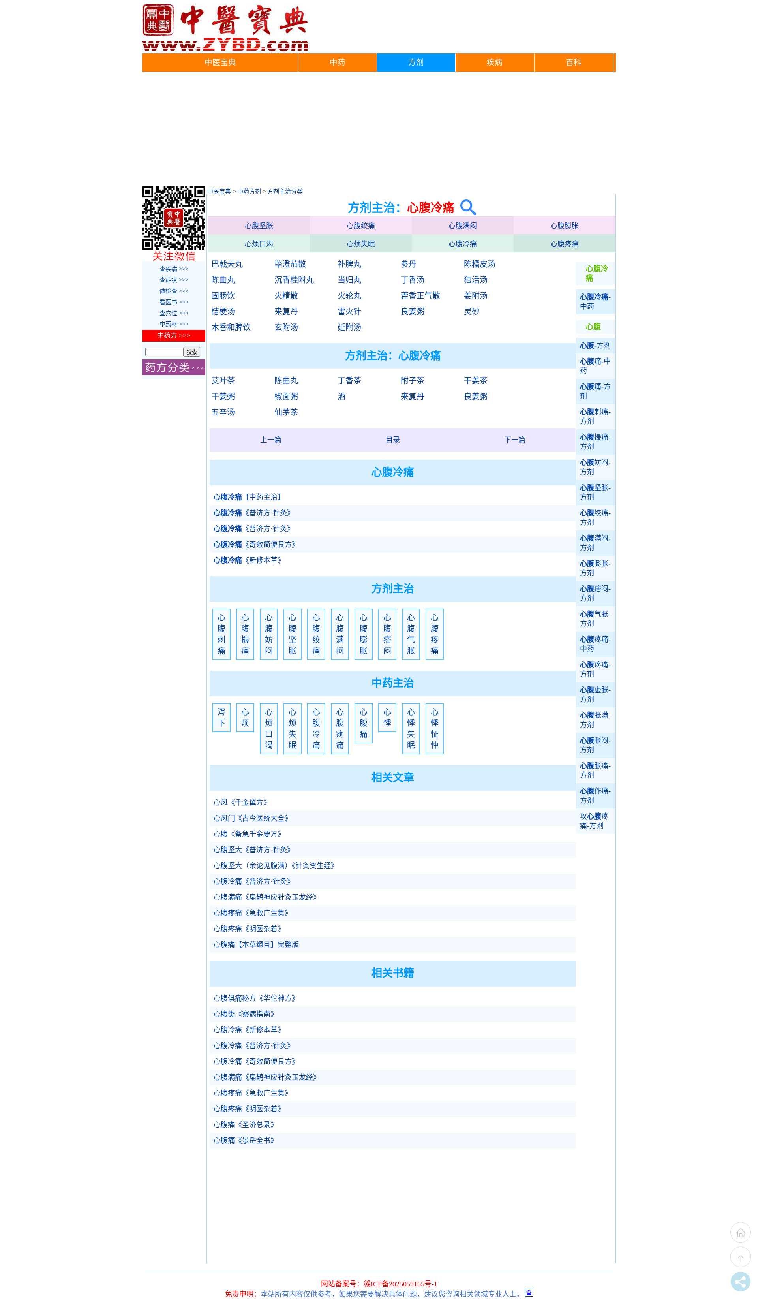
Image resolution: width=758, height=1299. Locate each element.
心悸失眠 (411, 729)
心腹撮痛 (245, 634)
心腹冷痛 (462, 244)
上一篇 (270, 440)
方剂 (416, 62)
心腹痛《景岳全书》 (246, 1141)
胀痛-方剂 (595, 770)
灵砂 (472, 311)
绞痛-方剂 (595, 517)
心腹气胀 (411, 634)
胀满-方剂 (595, 720)
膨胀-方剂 (595, 568)
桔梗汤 (223, 311)
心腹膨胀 (564, 226)
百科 (574, 62)
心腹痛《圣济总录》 (246, 1125)
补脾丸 (349, 264)
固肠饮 (223, 295)
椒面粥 (286, 396)
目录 (393, 440)
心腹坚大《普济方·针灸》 (254, 850)
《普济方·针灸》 (254, 513)
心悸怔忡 (435, 729)
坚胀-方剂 (595, 492)
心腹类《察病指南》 (246, 1014)
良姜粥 (412, 311)
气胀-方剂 (595, 619)
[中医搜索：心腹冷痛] (465, 207)
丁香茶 (349, 380)
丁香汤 (412, 280)
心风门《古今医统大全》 (253, 818)
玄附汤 (286, 327)
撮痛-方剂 (595, 442)
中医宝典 (220, 62)
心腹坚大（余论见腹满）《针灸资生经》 (276, 866)
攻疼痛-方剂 (594, 821)
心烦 (245, 718)
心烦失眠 (361, 244)
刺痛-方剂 (595, 416)
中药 (337, 62)
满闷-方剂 (595, 543)
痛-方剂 (595, 391)
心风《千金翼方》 (242, 802)
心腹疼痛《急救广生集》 (253, 913)
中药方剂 (249, 191)
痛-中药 (595, 366)
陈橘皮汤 (479, 264)
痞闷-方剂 (595, 593)
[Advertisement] (379, 131)
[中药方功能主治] (173, 373)
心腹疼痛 (564, 244)
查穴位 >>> (173, 313)
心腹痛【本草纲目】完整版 (256, 945)
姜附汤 (476, 295)
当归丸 (349, 280)
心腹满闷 (462, 226)
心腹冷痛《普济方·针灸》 (254, 881)
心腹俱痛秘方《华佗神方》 (256, 998)
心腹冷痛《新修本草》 (249, 1030)
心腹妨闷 (269, 634)
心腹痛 (364, 723)
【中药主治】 (249, 497)
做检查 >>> (173, 291)
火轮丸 (349, 295)
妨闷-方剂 (595, 467)
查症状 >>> (173, 280)
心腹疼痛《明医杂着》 (249, 929)
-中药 (595, 301)
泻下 (221, 718)
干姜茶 (476, 380)
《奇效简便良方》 (256, 545)
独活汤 (476, 280)
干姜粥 (223, 396)
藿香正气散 (420, 295)
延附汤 (349, 327)
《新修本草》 (249, 560)
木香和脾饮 (231, 327)
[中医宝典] (225, 49)
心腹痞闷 (387, 634)
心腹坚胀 (259, 226)
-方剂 (595, 346)
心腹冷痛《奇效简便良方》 (256, 1062)
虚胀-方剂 (595, 694)
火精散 (286, 295)
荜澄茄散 (290, 264)
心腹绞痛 (361, 226)
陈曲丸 (223, 280)
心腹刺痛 (221, 634)
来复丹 (286, 311)
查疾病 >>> (173, 269)
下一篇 (514, 440)
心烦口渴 (259, 244)
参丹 (409, 264)
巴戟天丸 (227, 264)
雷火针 (349, 311)
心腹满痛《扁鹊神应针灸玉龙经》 (267, 897)
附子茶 (412, 380)
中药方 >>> (174, 335)
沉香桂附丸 (294, 280)
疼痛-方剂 (595, 669)
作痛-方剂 (595, 796)
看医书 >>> (173, 302)
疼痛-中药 (595, 644)
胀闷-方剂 (595, 745)
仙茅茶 (286, 412)
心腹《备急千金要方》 (249, 834)
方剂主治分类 (285, 191)
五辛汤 (223, 412)
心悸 (387, 718)
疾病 (495, 62)
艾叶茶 (223, 380)
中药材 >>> (173, 324)
